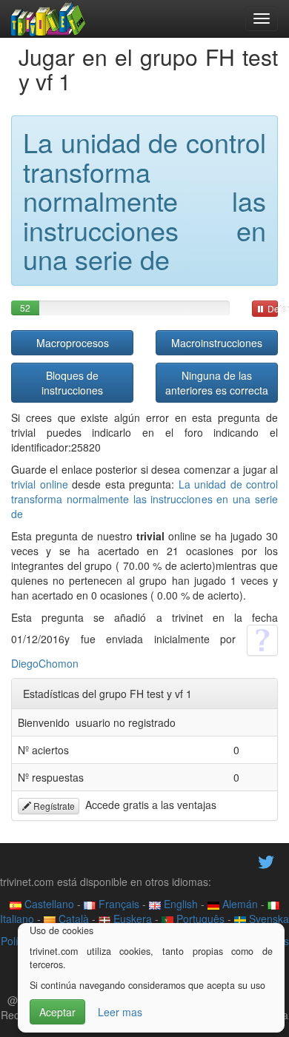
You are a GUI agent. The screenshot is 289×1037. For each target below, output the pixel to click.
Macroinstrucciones (216, 342)
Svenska (267, 918)
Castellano (47, 903)
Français (117, 903)
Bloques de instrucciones (72, 382)
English (179, 903)
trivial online (39, 484)
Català (72, 918)
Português (199, 918)
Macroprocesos (72, 342)
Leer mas (120, 1011)
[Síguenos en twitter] (266, 860)
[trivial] (48, 18)
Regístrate (53, 805)
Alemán (238, 903)
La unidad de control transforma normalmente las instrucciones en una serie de (144, 499)
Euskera (131, 918)
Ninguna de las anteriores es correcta (216, 382)
